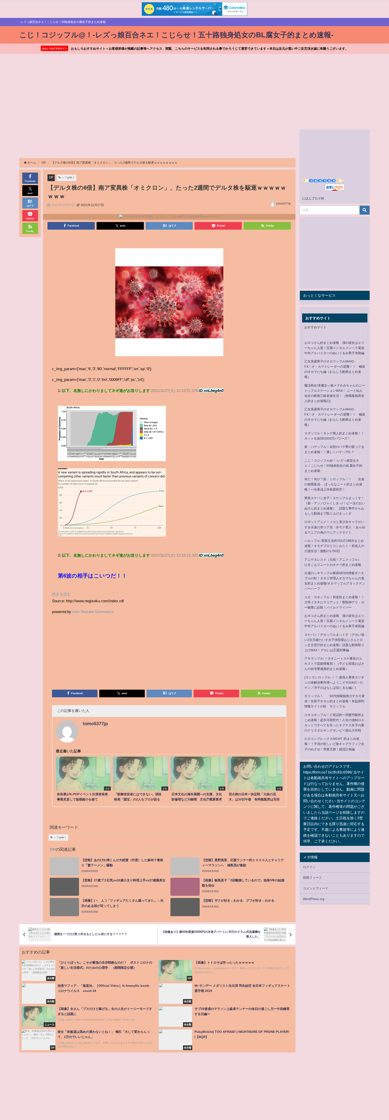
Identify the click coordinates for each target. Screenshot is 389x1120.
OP (51, 177)
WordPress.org (313, 898)
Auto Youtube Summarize (93, 611)
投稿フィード (312, 877)
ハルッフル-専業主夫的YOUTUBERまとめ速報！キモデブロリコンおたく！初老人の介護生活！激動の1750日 (334, 546)
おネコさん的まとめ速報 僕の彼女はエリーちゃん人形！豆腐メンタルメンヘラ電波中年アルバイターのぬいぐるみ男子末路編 (334, 348)
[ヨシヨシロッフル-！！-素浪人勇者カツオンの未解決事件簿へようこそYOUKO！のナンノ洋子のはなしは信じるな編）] (334, 682)
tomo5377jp (283, 203)
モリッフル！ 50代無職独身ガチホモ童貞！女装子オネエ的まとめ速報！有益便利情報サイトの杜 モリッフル (334, 701)
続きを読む (61, 594)
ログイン (309, 867)
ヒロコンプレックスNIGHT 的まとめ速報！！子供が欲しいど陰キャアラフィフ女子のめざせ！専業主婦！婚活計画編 (334, 744)
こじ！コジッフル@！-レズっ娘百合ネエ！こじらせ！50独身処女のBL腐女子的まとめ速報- (333, 465)
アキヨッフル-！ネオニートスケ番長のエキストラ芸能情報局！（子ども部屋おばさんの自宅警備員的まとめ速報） (334, 663)
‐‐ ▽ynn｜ (68, 177)
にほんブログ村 (313, 198)
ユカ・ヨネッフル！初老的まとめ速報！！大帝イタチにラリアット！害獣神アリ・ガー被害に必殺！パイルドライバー (334, 602)
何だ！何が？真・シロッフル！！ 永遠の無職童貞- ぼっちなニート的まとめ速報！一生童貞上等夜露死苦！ (334, 484)
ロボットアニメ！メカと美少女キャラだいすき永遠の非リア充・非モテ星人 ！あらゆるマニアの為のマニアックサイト (334, 527)
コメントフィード (315, 888)
